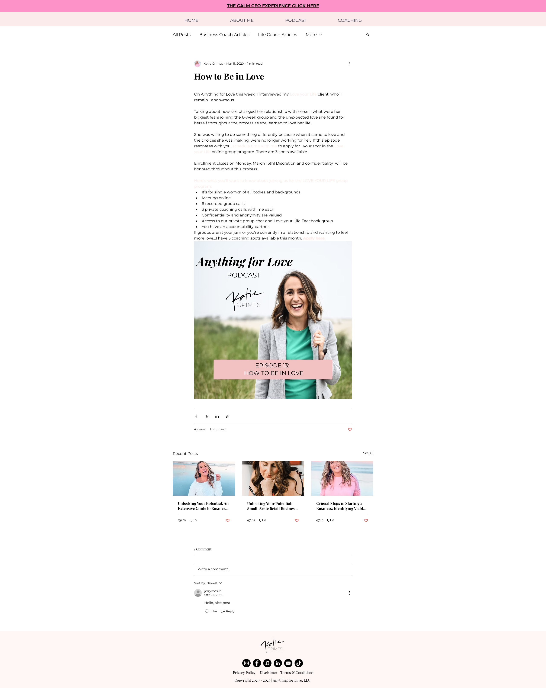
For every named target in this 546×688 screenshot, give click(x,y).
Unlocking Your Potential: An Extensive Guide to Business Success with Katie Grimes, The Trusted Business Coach (203, 506)
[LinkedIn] (278, 663)
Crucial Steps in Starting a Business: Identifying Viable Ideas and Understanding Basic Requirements (340, 506)
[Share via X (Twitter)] (207, 416)
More (311, 34)
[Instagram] (246, 663)
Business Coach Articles (224, 34)
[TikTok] (299, 663)
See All (368, 453)
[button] (368, 34)
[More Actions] (349, 592)
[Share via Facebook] (196, 416)
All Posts (182, 34)
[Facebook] (257, 663)
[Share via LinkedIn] (217, 416)
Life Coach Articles (277, 34)
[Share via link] (227, 416)
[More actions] (349, 63)
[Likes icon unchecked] (207, 611)
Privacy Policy (244, 672)
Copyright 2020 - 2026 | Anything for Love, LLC (272, 680)
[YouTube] (288, 663)
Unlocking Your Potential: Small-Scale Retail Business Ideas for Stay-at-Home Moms (271, 506)
